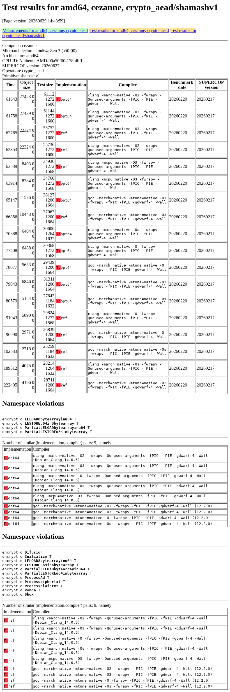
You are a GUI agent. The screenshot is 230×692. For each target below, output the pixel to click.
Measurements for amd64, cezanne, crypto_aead (45, 30)
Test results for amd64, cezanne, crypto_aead (129, 30)
